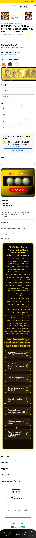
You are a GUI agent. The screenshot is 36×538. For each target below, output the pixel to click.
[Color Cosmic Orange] (3, 64)
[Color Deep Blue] (10, 64)
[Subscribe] (29, 515)
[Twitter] (5, 239)
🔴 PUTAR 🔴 (18, 190)
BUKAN (5, 90)
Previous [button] (2, 2)
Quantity (4, 157)
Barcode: (14, 34)
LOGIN (10, 534)
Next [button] (34, 2)
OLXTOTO (12, 258)
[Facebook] (2, 239)
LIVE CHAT (31, 534)
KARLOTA (6, 97)
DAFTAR (17, 534)
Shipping (10, 47)
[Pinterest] (8, 239)
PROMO (3, 534)
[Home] (14, 6)
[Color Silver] (17, 64)
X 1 (4, 108)
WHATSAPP (24, 534)
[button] (2, 7)
